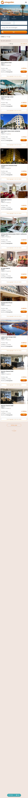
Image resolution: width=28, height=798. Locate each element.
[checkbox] (2, 47)
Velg (24, 71)
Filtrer (11, 795)
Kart (18, 795)
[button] (7, 23)
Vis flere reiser (14, 425)
